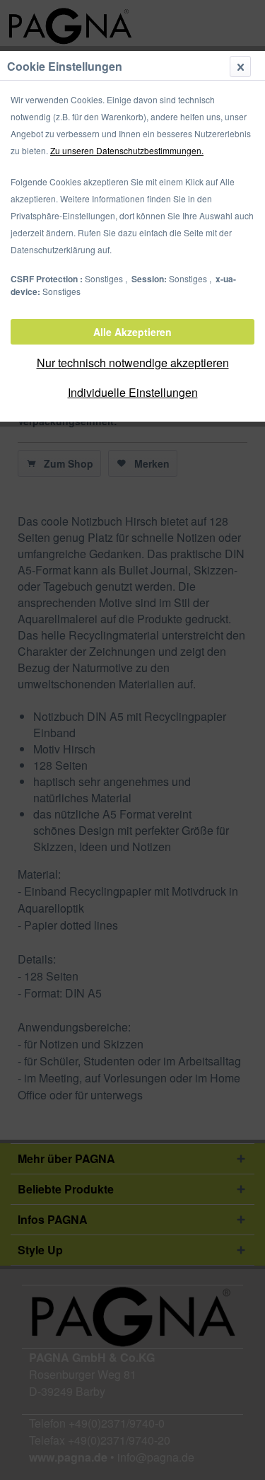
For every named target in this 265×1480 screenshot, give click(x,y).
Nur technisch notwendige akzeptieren (133, 362)
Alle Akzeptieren (132, 332)
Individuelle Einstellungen (133, 392)
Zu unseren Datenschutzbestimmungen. (127, 150)
